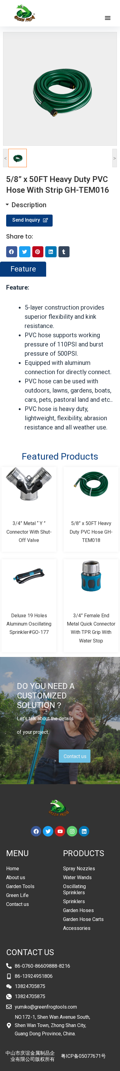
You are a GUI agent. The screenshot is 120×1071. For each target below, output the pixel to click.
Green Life (17, 895)
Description (28, 205)
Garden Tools (20, 886)
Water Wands (77, 877)
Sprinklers (74, 901)
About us (15, 877)
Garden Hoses (78, 910)
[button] (107, 17)
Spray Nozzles (79, 868)
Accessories (76, 928)
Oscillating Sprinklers (74, 889)
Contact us (17, 904)
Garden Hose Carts (83, 919)
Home (12, 868)
